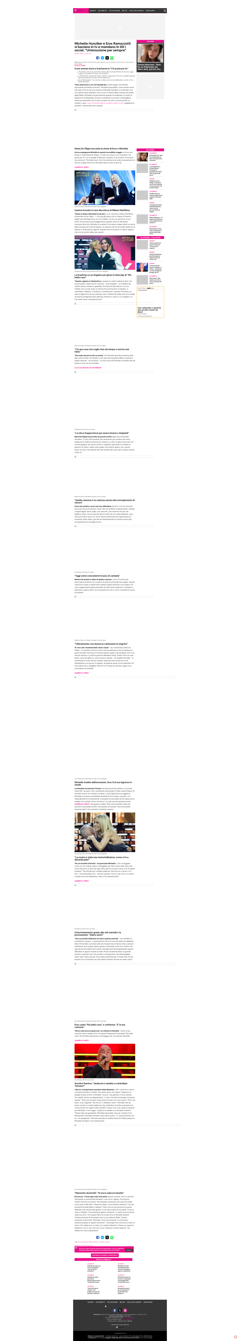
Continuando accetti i (120, 670)
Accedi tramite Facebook (121, 683)
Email (105, 667)
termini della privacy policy (128, 670)
